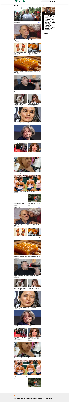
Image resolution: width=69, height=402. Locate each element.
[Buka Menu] (54, 1)
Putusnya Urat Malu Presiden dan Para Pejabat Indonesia (49, 25)
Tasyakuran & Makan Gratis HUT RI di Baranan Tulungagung (50, 28)
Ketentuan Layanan (44, 32)
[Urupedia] (19, 1)
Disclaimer (18, 398)
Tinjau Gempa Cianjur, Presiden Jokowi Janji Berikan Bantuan (27, 18)
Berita (15, 16)
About (15, 398)
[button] (50, 1)
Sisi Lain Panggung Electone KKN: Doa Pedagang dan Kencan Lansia (50, 22)
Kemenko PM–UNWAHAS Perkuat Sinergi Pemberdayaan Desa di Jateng (49, 19)
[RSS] (14, 395)
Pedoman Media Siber (49, 398)
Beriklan (43, 30)
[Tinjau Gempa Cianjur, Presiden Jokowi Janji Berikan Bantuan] (27, 14)
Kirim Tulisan (23, 398)
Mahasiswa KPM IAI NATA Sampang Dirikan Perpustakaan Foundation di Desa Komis (49, 16)
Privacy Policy (35, 398)
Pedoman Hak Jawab (41, 398)
